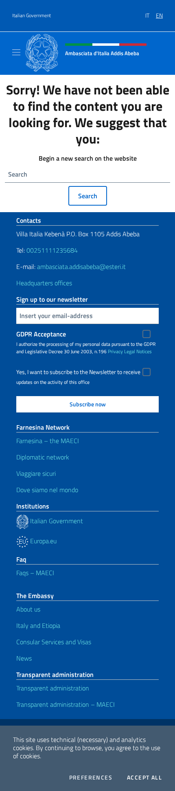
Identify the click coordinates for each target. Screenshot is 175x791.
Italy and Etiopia (38, 625)
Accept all (144, 777)
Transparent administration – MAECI (65, 704)
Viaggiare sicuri (36, 473)
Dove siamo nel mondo (47, 490)
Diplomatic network (42, 457)
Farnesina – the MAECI (47, 441)
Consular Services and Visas (53, 642)
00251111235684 (52, 250)
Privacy (115, 351)
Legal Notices (138, 351)
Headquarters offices (44, 283)
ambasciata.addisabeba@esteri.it (81, 266)
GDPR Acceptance (41, 334)
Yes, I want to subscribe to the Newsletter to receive (78, 371)
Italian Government (31, 15)
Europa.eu (42, 541)
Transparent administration (52, 688)
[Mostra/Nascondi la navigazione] (16, 52)
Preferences (90, 777)
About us (28, 609)
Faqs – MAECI (35, 573)
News (24, 658)
